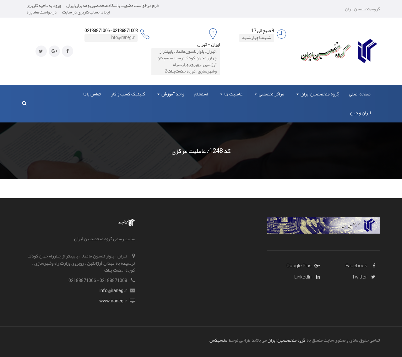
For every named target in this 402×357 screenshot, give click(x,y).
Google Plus (299, 265)
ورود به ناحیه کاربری (44, 5)
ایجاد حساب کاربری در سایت (86, 12)
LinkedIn (303, 277)
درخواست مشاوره (42, 12)
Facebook (356, 265)
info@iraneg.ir (113, 290)
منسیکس (218, 340)
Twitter (359, 277)
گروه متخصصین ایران (287, 340)
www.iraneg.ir (113, 301)
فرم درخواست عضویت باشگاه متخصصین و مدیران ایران (112, 5)
